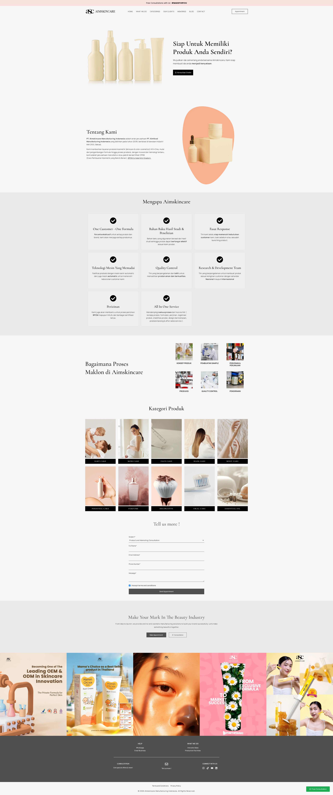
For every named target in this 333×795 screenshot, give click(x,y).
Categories (155, 11)
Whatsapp (140, 748)
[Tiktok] (208, 768)
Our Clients (168, 11)
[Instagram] (203, 768)
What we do (141, 11)
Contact (201, 11)
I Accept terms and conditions (143, 585)
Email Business (140, 750)
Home (130, 11)
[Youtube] (212, 768)
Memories (181, 11)
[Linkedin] (216, 768)
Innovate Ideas (192, 748)
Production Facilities (193, 750)
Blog (191, 11)
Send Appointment (166, 591)
